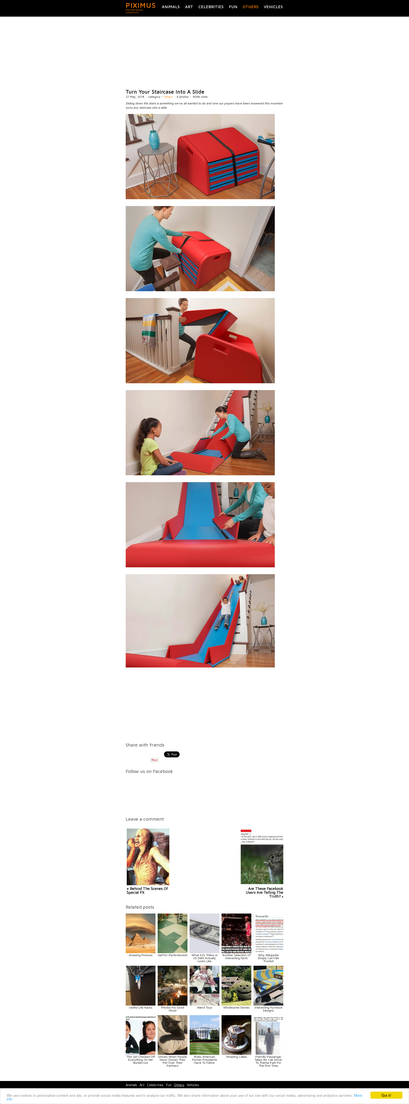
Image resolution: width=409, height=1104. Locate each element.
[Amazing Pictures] (141, 952)
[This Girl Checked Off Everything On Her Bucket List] (141, 1053)
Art (189, 6)
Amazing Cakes (236, 1056)
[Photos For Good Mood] (172, 1004)
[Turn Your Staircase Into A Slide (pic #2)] (200, 290)
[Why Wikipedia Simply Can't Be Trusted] (268, 952)
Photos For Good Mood (172, 1009)
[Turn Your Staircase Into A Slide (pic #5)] (200, 566)
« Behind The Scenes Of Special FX (147, 890)
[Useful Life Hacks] (141, 1004)
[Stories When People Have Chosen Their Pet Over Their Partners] (172, 1053)
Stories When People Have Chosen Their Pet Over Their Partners (172, 1061)
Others (251, 6)
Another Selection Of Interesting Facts (236, 956)
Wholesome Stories (236, 1007)
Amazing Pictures (141, 955)
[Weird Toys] (204, 1004)
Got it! (386, 1095)
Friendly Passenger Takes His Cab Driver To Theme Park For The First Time (268, 1061)
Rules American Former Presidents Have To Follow (204, 1059)
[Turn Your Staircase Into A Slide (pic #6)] (200, 666)
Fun (233, 6)
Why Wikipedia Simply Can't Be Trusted (268, 958)
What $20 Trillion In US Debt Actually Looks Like (205, 958)
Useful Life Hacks (140, 1007)
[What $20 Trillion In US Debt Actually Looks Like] (204, 952)
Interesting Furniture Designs (268, 1009)
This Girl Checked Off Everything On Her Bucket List (141, 1059)
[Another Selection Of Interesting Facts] (236, 952)
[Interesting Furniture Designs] (268, 1004)
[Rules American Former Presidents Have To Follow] (204, 1053)
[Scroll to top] (368, 1085)
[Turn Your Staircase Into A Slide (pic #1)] (200, 198)
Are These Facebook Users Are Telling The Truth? (264, 892)
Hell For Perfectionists (172, 955)
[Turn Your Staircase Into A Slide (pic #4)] (200, 474)
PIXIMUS (141, 5)
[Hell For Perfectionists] (172, 952)
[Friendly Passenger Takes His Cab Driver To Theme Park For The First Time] (268, 1053)
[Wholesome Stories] (236, 1004)
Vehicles (273, 6)
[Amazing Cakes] (236, 1053)
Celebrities (211, 6)
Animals (171, 6)
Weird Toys (204, 1007)
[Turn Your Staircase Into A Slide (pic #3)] (200, 382)
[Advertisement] (204, 53)
